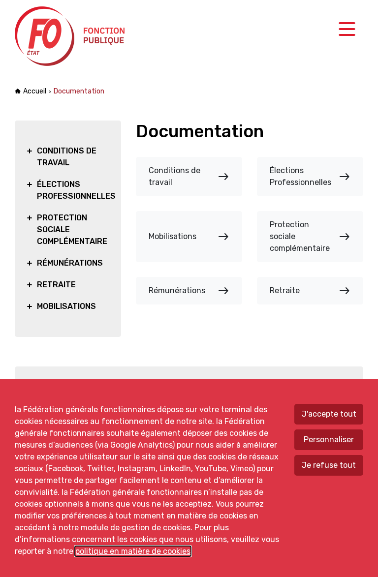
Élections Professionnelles (310, 176)
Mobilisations (189, 236)
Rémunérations (189, 291)
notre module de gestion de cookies (124, 527)
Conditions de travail (189, 176)
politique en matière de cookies (132, 551)
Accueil (34, 91)
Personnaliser (329, 439)
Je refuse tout (329, 465)
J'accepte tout (329, 414)
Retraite (310, 291)
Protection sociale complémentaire (310, 236)
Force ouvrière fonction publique (71, 36)
